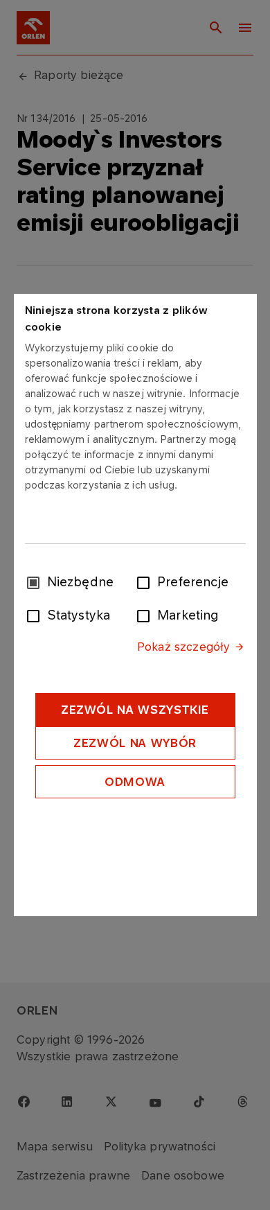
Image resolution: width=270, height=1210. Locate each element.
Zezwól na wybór (135, 743)
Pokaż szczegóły (183, 647)
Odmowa (135, 782)
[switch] (146, 581)
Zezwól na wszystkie (135, 710)
